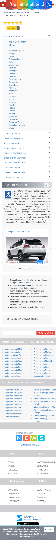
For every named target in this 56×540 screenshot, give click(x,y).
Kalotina (12, 87)
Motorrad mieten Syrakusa (16, 355)
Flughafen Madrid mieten (15, 395)
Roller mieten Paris (41, 367)
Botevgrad (13, 70)
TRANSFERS (13, 497)
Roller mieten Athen (42, 364)
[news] (30, 436)
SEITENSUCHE (46, 332)
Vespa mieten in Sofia (43, 376)
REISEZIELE (13, 469)
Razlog (12, 113)
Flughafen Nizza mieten (14, 410)
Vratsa (11, 128)
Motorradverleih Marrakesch (16, 413)
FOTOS (11, 462)
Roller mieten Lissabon (43, 355)
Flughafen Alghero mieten (15, 398)
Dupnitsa (12, 76)
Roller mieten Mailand (43, 361)
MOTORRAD (13, 489)
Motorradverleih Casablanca (16, 416)
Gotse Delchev (15, 79)
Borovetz (12, 67)
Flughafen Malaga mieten (15, 392)
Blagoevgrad (14, 65)
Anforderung (26, 282)
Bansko (12, 56)
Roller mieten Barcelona (44, 349)
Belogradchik (14, 59)
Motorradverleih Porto (14, 367)
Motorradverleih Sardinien (15, 352)
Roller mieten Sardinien (43, 358)
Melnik (11, 99)
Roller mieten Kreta (42, 373)
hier (37, 293)
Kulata (11, 93)
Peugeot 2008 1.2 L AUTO (19, 231)
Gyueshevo (13, 85)
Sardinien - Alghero (17, 125)
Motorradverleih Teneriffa (15, 361)
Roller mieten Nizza (42, 370)
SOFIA (11, 45)
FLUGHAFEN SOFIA (17, 42)
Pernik (11, 105)
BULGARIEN (13, 473)
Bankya (12, 53)
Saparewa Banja (16, 122)
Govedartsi (13, 82)
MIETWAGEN (13, 493)
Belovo (12, 62)
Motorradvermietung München (17, 373)
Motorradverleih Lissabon (15, 364)
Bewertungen (11, 28)
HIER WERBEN (14, 501)
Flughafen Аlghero (16, 50)
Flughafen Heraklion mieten (16, 407)
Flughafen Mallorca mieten (16, 389)
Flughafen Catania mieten (15, 401)
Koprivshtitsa (14, 90)
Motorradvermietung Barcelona (17, 358)
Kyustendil (13, 96)
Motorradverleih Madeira (15, 370)
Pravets (12, 110)
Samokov (13, 116)
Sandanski (13, 119)
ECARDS (11, 466)
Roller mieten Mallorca (43, 352)
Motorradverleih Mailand (15, 349)
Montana (12, 102)
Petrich (12, 107)
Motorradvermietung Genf (15, 376)
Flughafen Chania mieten (15, 404)
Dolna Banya (14, 73)
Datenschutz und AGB (30, 444)
